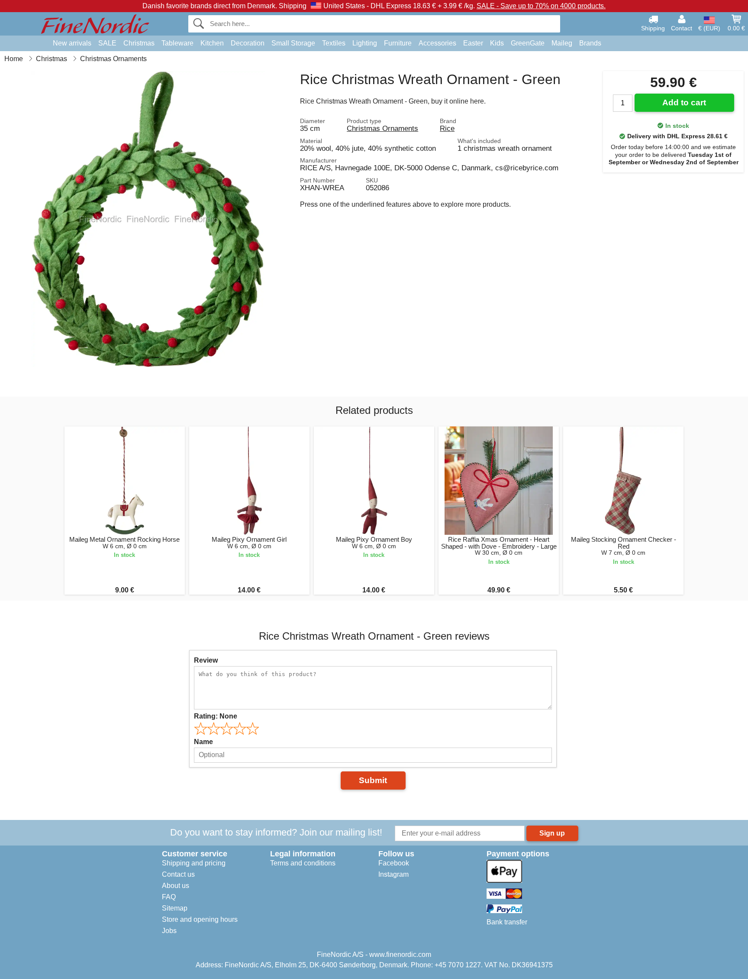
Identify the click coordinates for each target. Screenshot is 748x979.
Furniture (398, 43)
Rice (447, 128)
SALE (107, 43)
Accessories (437, 43)
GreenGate (528, 43)
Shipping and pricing (194, 863)
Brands (590, 43)
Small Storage (293, 43)
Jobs (169, 930)
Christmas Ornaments (382, 128)
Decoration (247, 43)
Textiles (333, 43)
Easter (473, 43)
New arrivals (72, 43)
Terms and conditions (302, 863)
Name (203, 741)
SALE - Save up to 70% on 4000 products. (541, 6)
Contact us (178, 874)
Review (206, 660)
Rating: (215, 716)
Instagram (393, 874)
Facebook (393, 863)
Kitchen (212, 43)
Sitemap (174, 908)
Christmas (139, 43)
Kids (497, 43)
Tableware (177, 43)
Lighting (364, 43)
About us (175, 885)
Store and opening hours (200, 919)
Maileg (561, 43)
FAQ (169, 897)
